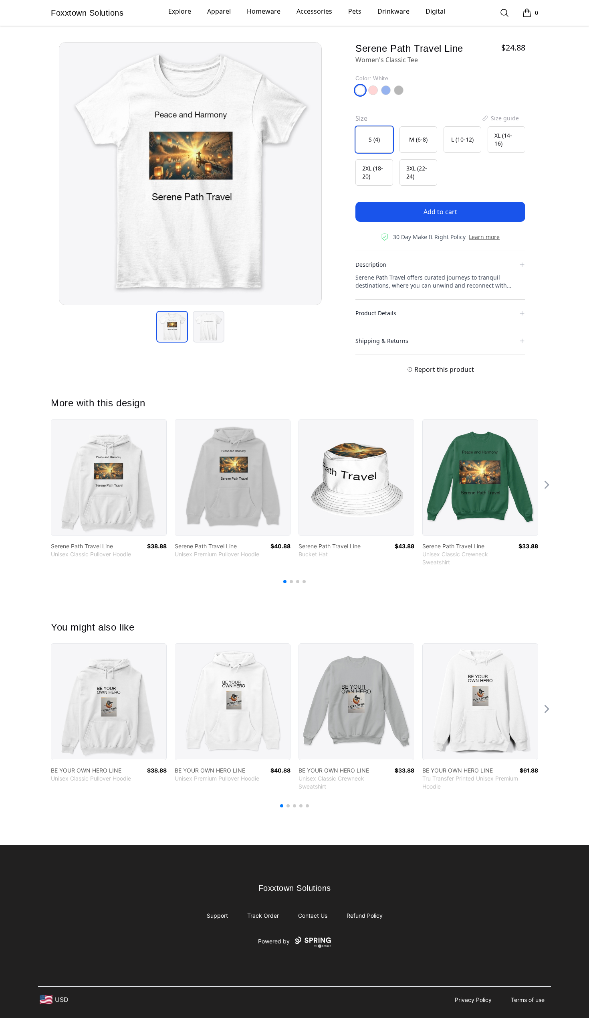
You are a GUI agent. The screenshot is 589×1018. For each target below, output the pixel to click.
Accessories (314, 11)
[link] (108, 477)
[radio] (374, 139)
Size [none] (361, 118)
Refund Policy (365, 915)
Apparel (219, 11)
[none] (500, 118)
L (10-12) (462, 139)
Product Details (375, 313)
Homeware (263, 11)
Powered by (274, 941)
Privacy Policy (473, 999)
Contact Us (312, 915)
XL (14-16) (503, 139)
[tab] (172, 327)
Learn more (484, 237)
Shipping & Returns (381, 341)
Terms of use (528, 999)
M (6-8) (418, 139)
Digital (435, 11)
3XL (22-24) (416, 172)
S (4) (374, 139)
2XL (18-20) (372, 172)
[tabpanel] (190, 173)
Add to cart (440, 211)
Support (217, 915)
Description (370, 264)
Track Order (263, 915)
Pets (354, 11)
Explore (179, 11)
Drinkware (393, 11)
